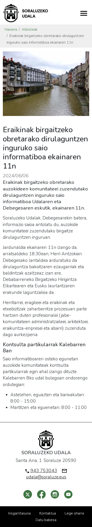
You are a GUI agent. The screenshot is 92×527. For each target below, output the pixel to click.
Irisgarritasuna (19, 513)
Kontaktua (47, 513)
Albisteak (30, 29)
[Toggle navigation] (83, 13)
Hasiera (11, 29)
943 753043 (43, 471)
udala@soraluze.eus (46, 477)
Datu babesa (46, 520)
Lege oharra (74, 513)
